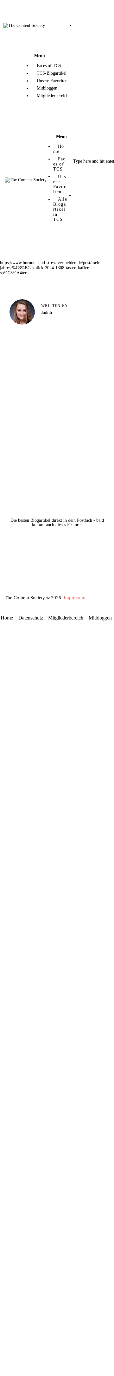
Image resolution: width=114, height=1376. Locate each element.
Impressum (75, 597)
